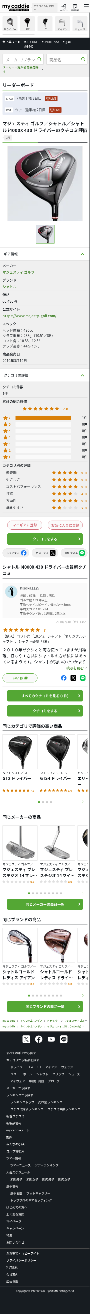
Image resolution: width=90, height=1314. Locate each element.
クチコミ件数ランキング (63, 1109)
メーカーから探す (18, 1088)
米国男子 (16, 1179)
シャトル (9, 286)
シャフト (42, 1074)
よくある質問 (15, 1214)
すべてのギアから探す (21, 1053)
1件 (8, 138)
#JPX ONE (31, 42)
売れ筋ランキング (50, 1102)
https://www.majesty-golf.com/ (29, 315)
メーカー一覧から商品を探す (20, 69)
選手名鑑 (16, 1193)
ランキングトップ (22, 1102)
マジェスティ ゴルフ (18, 272)
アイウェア (17, 1081)
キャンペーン (15, 1228)
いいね (17, 677)
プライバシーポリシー (21, 1260)
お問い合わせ (15, 1242)
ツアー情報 (13, 1158)
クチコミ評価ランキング (26, 1109)
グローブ (54, 1081)
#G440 (29, 46)
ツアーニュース (20, 1165)
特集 (9, 1235)
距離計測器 (36, 1081)
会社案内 (12, 1274)
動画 (9, 1137)
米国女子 (32, 1179)
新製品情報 (13, 1123)
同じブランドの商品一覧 (45, 1006)
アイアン (51, 1067)
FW (31, 1067)
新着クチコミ (15, 1116)
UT (39, 1067)
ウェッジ (67, 1067)
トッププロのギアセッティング (31, 1200)
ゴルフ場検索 (15, 1151)
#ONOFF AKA (50, 42)
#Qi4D (67, 42)
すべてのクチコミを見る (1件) (45, 695)
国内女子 (64, 1179)
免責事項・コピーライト (22, 1253)
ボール (27, 1074)
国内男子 (48, 1179)
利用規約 (12, 1267)
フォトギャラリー (38, 1193)
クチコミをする (45, 538)
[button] (83, 802)
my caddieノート (18, 1130)
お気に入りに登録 (65, 525)
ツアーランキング (46, 1165)
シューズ (74, 1074)
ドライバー (17, 1067)
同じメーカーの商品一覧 (45, 904)
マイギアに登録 (24, 524)
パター (14, 1074)
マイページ (13, 1221)
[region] (45, 25)
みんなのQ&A (15, 1144)
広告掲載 (12, 1281)
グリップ (58, 1074)
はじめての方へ (16, 1207)
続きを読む (75, 667)
